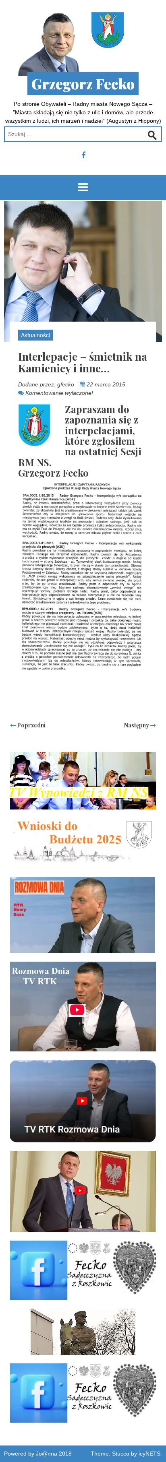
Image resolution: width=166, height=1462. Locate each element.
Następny (137, 725)
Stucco (120, 1453)
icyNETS (149, 1453)
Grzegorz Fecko (83, 83)
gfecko (65, 384)
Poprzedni (31, 725)
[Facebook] (83, 155)
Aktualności (35, 335)
